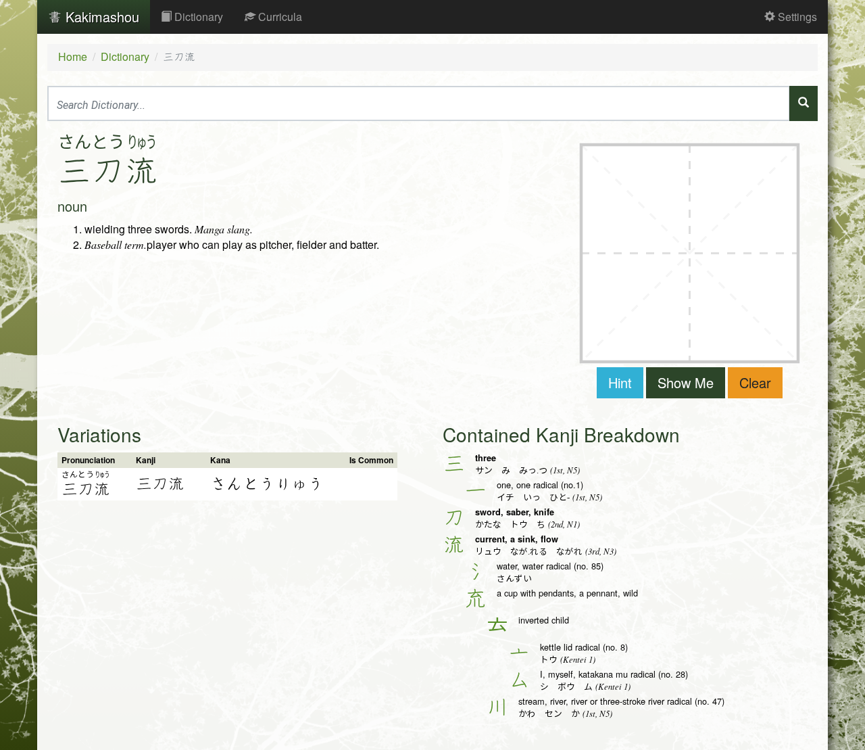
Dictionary (197, 16)
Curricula (278, 16)
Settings (796, 16)
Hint (620, 382)
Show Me (686, 382)
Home (72, 56)
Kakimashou (100, 16)
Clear (755, 382)
